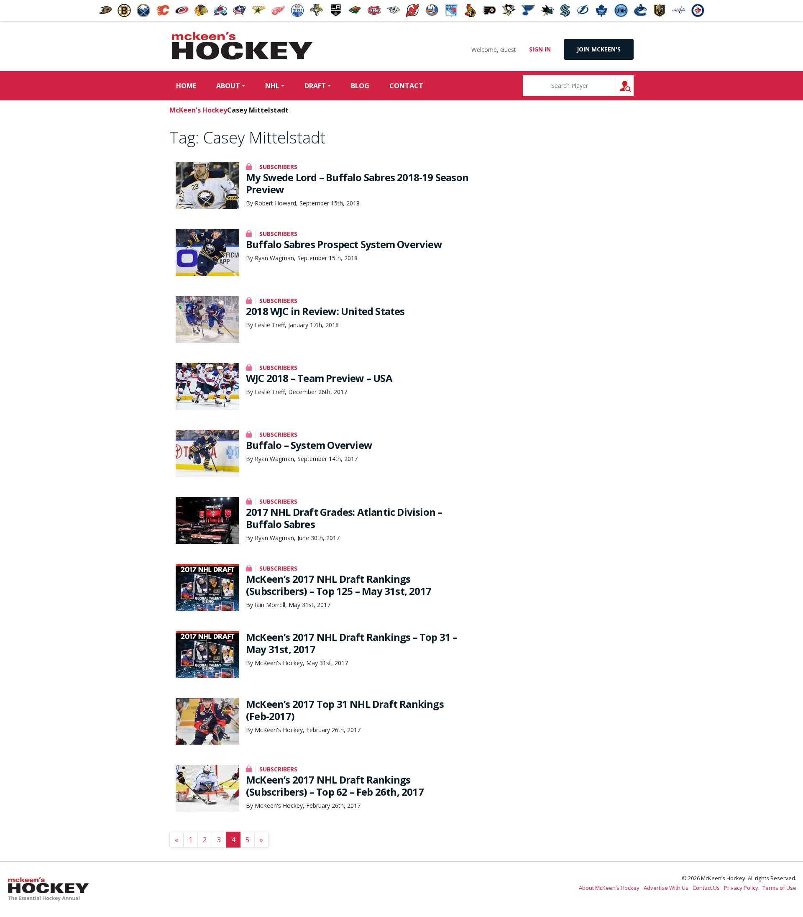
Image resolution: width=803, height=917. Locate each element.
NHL (272, 85)
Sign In (540, 49)
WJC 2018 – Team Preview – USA (319, 378)
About (228, 85)
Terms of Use (779, 887)
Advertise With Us (666, 887)
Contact (406, 85)
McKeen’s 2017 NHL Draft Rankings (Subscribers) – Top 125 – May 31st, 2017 (338, 585)
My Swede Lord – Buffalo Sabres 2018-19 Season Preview (357, 183)
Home (186, 85)
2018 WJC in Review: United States (325, 311)
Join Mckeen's (599, 49)
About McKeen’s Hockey (609, 887)
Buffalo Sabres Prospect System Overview (344, 244)
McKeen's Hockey (242, 46)
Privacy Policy (741, 887)
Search (633, 86)
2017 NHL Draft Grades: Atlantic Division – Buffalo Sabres (344, 518)
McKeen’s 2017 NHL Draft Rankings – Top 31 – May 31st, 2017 (352, 643)
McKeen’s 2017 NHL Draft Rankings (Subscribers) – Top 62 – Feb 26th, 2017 (335, 786)
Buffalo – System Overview (309, 445)
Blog (360, 85)
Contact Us (706, 887)
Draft (315, 85)
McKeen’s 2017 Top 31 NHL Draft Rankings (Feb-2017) (345, 710)
